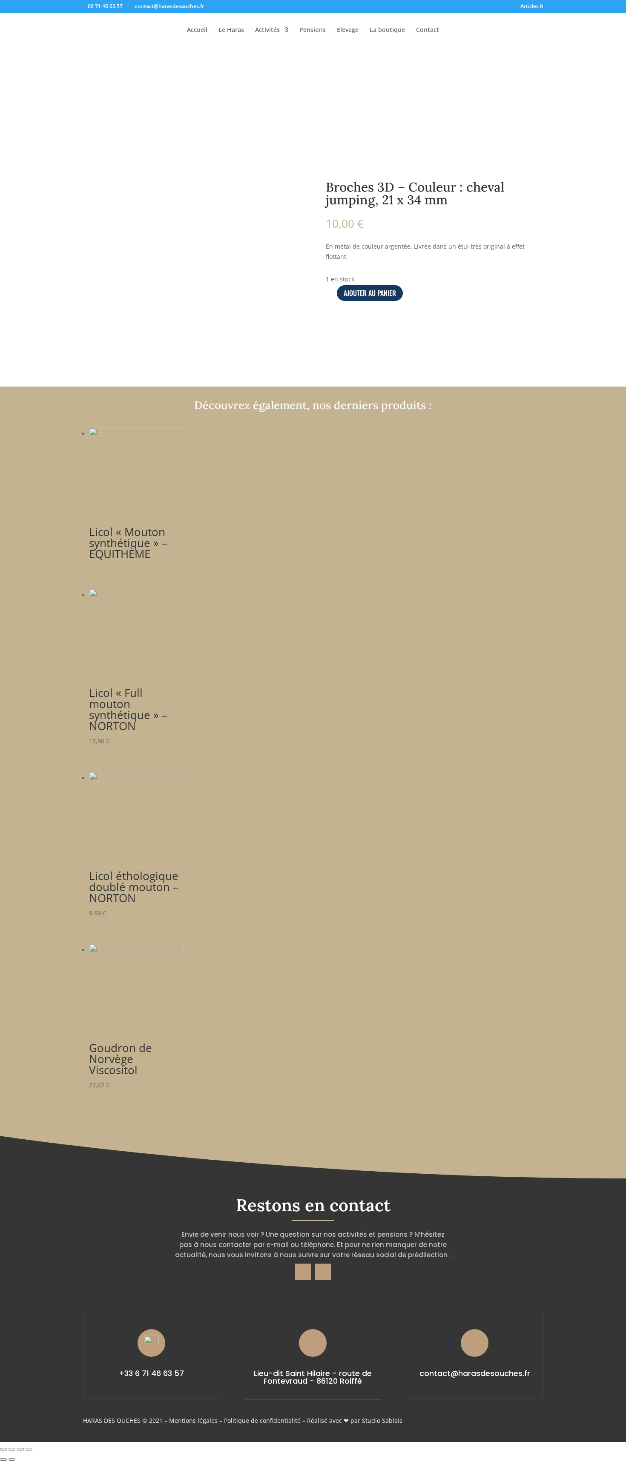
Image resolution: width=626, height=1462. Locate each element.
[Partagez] (12, 1449)
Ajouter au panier (370, 293)
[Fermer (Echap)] (3, 1449)
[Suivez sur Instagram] (323, 1272)
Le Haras (231, 30)
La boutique (387, 30)
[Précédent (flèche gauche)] (3, 1459)
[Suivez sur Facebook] (303, 1272)
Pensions (312, 30)
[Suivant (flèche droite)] (12, 1459)
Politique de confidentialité (262, 1420)
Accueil (197, 30)
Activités (267, 30)
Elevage (348, 30)
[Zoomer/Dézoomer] (29, 1449)
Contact (427, 30)
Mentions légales (193, 1420)
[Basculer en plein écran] (20, 1449)
